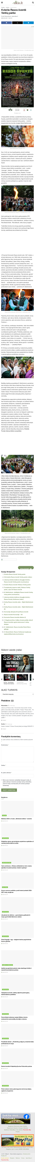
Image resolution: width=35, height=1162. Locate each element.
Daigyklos (8, 1149)
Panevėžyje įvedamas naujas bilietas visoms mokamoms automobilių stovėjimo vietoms (14, 1018)
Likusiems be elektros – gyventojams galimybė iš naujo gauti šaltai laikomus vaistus (15, 916)
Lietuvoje (5, 838)
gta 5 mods (15, 1149)
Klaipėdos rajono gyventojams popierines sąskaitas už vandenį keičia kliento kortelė (17, 842)
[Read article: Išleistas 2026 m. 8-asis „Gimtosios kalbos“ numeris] (17, 809)
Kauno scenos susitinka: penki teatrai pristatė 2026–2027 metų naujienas (16, 891)
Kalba (4, 815)
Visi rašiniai (19, 1130)
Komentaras (5, 745)
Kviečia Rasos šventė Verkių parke (14, 574)
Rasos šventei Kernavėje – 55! (13, 614)
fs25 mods (10, 1147)
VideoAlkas (12, 1130)
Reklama (18, 1158)
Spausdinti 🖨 (26, 568)
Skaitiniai (6, 1130)
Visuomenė (10, 1128)
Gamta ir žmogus (7, 965)
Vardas (3, 765)
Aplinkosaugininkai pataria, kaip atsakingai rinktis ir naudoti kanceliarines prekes (16, 969)
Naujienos (10, 1126)
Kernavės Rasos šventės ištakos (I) (15, 617)
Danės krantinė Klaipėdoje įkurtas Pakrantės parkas (16, 1066)
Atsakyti (4, 720)
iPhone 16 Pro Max (28, 1147)
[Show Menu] (2, 2)
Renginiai (12, 1158)
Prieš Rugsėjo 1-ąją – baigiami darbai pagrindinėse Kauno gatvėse (16, 940)
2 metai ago (12, 705)
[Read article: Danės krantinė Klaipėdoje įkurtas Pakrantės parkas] (17, 1056)
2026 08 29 (5, 821)
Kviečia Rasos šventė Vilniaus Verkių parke (17, 585)
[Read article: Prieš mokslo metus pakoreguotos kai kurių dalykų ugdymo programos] (17, 1079)
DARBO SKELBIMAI (24, 1149)
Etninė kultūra (13, 7)
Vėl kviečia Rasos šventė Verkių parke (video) (18, 577)
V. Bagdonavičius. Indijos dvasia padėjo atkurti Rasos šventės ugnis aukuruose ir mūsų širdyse (18, 622)
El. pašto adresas (6, 772)
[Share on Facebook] (6, 22)
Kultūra (7, 7)
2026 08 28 (5, 919)
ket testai (4, 1147)
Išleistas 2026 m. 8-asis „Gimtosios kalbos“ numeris (16, 819)
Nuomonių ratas (18, 1126)
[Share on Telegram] (28, 22)
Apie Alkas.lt (29, 1158)
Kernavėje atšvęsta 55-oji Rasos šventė (16, 612)
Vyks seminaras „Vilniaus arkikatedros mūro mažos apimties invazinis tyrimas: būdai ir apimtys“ (16, 867)
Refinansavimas (18, 1147)
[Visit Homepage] (17, 2)
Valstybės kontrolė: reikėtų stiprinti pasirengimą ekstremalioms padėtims (15, 993)
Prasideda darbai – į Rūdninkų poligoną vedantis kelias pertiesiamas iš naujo (17, 1042)
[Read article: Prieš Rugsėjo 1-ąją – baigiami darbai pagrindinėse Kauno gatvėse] (17, 930)
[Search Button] (33, 2)
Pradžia (3, 7)
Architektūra (7, 862)
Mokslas (26, 1128)
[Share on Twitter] (17, 22)
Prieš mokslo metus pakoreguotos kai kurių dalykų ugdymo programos (16, 1090)
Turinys (22, 1158)
